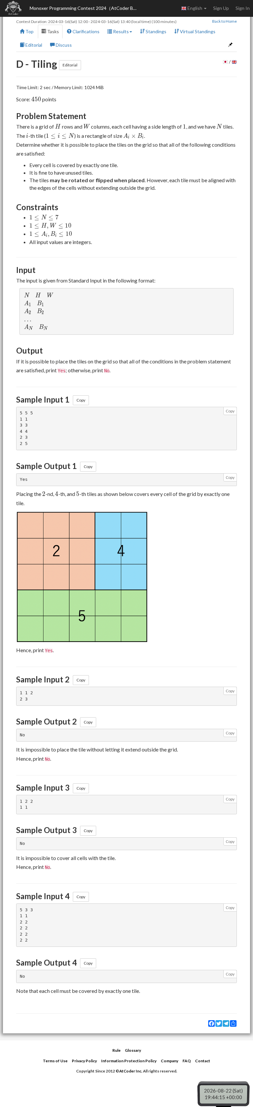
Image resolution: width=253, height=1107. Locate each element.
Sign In (243, 8)
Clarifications (85, 31)
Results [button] (120, 31)
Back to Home (224, 21)
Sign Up (221, 8)
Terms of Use (55, 1060)
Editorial (33, 45)
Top (29, 31)
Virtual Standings (197, 31)
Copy (80, 400)
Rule (116, 1050)
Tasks (52, 31)
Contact (202, 1060)
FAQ (187, 1060)
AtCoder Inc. (130, 1071)
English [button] (194, 8)
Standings (155, 31)
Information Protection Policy (128, 1060)
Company (169, 1060)
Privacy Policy (84, 1060)
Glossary (133, 1050)
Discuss (63, 45)
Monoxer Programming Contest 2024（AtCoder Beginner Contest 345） (86, 8)
